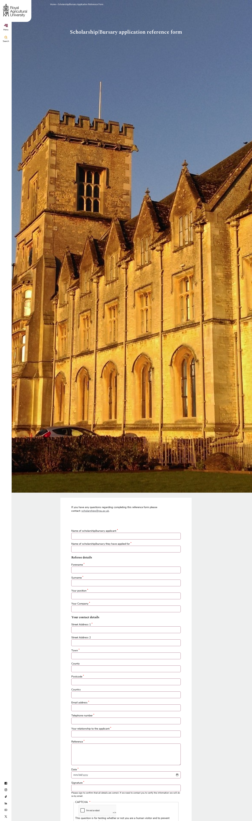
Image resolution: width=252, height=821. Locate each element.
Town (74, 650)
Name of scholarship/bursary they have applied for (100, 544)
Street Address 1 (81, 624)
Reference (77, 741)
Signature (77, 783)
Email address (79, 702)
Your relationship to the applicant (90, 728)
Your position (78, 590)
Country (76, 689)
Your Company (79, 603)
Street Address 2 (81, 637)
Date (74, 769)
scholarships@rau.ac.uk (95, 511)
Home (53, 4)
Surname (76, 577)
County (75, 663)
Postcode (76, 676)
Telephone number (82, 715)
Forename (77, 564)
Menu (5, 29)
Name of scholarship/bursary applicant (93, 531)
